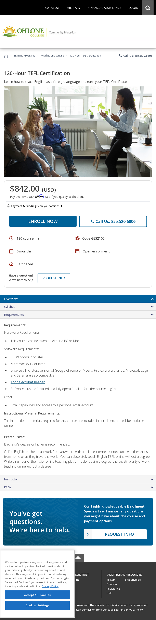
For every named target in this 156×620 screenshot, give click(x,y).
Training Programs (24, 55)
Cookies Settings (38, 605)
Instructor (11, 479)
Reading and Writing (52, 55)
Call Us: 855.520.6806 (135, 56)
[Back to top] (78, 574)
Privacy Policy (134, 609)
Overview (11, 299)
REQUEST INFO (54, 278)
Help (109, 593)
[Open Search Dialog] (148, 7)
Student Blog (133, 579)
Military (111, 579)
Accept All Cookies (37, 595)
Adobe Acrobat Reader (28, 382)
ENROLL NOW (43, 221)
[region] (37, 584)
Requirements (14, 314)
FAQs (8, 487)
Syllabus (9, 306)
